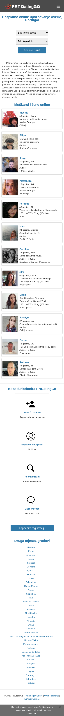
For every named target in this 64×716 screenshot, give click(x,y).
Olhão (31, 625)
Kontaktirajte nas (32, 699)
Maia (30, 597)
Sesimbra (31, 594)
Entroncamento (30, 644)
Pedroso (31, 648)
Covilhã (30, 659)
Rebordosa (30, 679)
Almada (31, 609)
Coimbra (31, 566)
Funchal (31, 574)
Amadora (30, 555)
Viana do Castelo (31, 601)
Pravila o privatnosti (34, 696)
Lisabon (31, 547)
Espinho (31, 617)
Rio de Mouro (31, 586)
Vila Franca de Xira (30, 656)
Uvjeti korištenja (51, 696)
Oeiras (31, 605)
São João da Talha (31, 652)
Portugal (31, 683)
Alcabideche (31, 613)
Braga (31, 559)
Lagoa (31, 671)
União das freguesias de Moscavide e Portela (31, 636)
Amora (31, 590)
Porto (31, 551)
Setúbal (31, 563)
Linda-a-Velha (31, 640)
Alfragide (31, 663)
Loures (30, 578)
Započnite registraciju (32, 528)
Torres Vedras (31, 632)
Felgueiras (31, 582)
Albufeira (31, 667)
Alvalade (31, 621)
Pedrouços (31, 675)
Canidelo (31, 628)
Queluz (30, 570)
